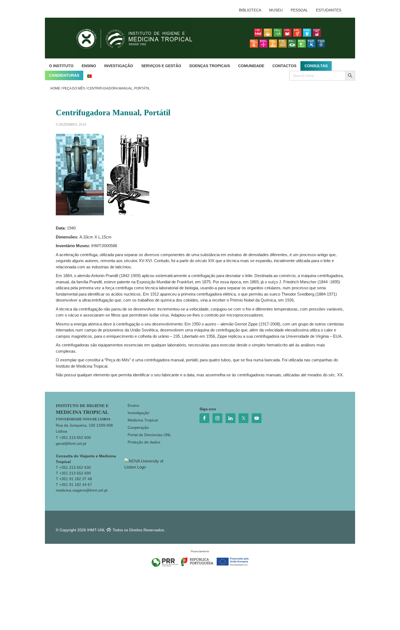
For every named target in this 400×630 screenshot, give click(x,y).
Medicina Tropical (143, 420)
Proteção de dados (144, 442)
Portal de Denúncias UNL (149, 435)
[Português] (89, 75)
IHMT (138, 38)
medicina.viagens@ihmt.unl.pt (81, 490)
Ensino (133, 405)
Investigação (138, 413)
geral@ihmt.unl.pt (71, 443)
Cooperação (138, 427)
